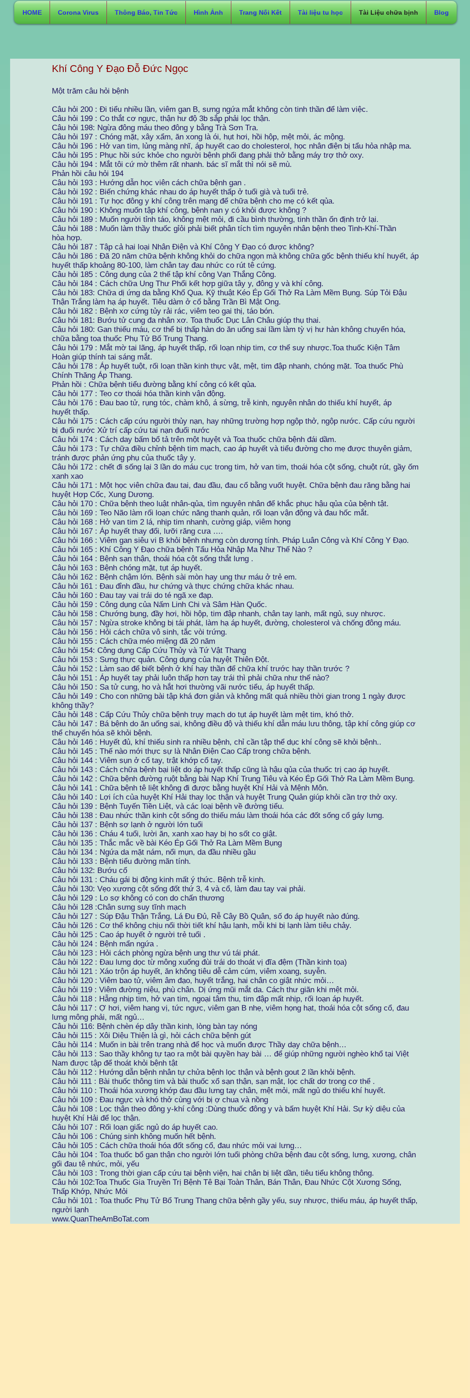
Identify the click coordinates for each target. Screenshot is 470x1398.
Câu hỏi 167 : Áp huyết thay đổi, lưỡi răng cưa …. (137, 531)
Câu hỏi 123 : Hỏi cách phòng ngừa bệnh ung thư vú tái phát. (156, 953)
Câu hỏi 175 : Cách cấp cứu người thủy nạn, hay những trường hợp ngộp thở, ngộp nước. (206, 421)
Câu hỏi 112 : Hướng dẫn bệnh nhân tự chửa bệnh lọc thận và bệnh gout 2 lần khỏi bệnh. (204, 1072)
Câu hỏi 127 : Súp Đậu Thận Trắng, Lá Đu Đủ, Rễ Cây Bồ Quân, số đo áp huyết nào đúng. (206, 916)
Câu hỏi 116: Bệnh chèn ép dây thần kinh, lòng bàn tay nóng (154, 1026)
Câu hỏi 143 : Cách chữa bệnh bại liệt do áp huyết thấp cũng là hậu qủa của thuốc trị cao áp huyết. (221, 769)
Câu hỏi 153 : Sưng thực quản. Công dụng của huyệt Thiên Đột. (160, 659)
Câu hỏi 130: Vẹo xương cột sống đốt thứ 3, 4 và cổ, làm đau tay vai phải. (179, 888)
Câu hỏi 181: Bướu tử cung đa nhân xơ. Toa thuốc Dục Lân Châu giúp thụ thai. (186, 320)
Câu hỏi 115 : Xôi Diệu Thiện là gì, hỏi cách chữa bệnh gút (151, 1035)
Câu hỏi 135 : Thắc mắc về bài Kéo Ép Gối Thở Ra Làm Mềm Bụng (167, 843)
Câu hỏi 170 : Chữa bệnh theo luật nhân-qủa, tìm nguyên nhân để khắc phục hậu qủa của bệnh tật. (220, 503)
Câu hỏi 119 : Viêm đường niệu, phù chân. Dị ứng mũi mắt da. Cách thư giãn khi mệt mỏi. (205, 989)
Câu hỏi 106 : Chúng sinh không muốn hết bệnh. (134, 1136)
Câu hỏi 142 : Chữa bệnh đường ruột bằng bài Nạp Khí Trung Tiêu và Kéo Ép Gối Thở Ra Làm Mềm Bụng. (233, 778)
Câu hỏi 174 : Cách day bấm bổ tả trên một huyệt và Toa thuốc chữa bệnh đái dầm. (194, 439)
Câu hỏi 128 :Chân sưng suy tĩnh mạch (119, 907)
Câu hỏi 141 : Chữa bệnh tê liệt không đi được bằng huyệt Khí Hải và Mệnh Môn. (190, 788)
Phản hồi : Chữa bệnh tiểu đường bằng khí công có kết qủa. (154, 384)
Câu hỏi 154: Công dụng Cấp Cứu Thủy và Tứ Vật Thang (149, 650)
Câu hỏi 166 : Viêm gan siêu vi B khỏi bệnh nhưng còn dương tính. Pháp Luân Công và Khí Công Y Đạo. (230, 540)
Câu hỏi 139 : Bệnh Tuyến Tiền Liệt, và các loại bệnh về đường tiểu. (168, 806)
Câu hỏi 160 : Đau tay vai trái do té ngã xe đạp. (132, 595)
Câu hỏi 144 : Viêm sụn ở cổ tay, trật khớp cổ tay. (137, 760)
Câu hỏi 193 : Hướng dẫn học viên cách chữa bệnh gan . (149, 182)
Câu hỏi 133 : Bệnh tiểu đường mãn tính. (121, 861)
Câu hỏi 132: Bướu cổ (89, 870)
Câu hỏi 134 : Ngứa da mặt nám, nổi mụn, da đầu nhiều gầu (154, 852)
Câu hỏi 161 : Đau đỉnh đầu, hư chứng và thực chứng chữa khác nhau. (173, 586)
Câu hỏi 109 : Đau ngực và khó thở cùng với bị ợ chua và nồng (160, 1099)
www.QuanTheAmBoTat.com (100, 1219)
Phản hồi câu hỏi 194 (87, 173)
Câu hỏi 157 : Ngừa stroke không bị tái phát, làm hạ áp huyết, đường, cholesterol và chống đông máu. (226, 623)
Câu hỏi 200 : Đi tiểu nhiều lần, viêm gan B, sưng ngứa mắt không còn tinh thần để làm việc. (210, 109)
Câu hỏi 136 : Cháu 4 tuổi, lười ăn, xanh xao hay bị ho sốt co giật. (164, 833)
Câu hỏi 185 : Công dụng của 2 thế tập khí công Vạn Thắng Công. (164, 274)
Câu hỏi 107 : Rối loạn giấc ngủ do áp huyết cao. (135, 1127)
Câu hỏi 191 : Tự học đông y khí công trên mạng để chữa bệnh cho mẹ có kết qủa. (193, 201)
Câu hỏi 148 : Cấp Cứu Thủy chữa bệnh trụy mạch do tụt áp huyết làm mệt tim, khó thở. (203, 714)
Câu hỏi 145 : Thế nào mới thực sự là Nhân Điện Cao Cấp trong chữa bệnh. (181, 751)
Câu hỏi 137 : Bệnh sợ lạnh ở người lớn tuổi (127, 824)
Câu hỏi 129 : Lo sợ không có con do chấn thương (138, 898)
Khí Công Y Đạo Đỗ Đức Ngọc (120, 68)
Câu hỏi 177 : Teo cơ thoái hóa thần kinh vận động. (139, 393)
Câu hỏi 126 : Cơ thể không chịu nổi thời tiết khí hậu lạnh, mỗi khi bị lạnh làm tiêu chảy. (202, 925)
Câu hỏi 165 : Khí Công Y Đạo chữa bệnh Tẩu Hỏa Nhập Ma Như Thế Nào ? (182, 549)
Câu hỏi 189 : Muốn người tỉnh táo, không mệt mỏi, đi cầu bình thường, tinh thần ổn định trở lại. (215, 219)
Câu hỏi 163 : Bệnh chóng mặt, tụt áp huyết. (127, 568)
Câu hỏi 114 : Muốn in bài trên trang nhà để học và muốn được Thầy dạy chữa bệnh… (199, 1044)
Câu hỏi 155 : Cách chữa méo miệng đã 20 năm (133, 641)
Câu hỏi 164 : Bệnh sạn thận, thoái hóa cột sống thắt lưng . (152, 558)
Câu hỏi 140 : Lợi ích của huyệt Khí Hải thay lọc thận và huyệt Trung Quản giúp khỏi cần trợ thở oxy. (224, 797)
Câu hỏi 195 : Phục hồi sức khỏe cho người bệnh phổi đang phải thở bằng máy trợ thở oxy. (208, 155)
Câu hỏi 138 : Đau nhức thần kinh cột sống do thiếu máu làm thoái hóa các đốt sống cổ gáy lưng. (218, 815)
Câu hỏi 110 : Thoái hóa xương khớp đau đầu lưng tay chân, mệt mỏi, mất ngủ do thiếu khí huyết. (219, 1090)
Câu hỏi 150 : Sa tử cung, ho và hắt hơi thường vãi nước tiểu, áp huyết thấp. (183, 687)
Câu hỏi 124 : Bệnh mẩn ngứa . (105, 943)
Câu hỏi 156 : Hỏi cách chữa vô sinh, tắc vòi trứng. (139, 632)
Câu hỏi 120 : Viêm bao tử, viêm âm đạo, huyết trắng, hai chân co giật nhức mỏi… (193, 980)
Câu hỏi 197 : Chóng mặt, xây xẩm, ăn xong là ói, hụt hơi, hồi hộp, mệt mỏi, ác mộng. (198, 137)
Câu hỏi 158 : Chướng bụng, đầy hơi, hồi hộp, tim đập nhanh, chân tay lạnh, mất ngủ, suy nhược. (219, 613)
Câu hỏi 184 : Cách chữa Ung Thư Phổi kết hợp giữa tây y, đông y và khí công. (188, 283)
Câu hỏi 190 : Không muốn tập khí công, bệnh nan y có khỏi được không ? (179, 210)
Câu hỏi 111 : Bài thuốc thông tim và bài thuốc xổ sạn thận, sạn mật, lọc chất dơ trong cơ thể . (213, 1081)
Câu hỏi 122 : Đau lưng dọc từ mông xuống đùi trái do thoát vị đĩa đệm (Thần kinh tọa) (199, 962)
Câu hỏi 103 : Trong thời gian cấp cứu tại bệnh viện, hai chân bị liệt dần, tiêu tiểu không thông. (213, 1173)
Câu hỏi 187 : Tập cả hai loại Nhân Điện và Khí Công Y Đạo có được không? (183, 247)
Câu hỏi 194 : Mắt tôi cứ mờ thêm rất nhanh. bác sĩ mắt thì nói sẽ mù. (172, 164)
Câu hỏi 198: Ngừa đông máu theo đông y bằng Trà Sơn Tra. (155, 127)
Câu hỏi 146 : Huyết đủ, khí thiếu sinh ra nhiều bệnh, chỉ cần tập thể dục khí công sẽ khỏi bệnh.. (216, 742)
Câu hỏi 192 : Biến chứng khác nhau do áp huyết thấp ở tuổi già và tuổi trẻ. (180, 192)
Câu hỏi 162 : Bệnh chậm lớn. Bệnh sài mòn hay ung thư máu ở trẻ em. (174, 577)
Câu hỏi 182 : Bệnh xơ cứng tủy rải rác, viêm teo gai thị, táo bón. (163, 311)
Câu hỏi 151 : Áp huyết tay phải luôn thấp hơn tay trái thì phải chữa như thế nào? (190, 678)
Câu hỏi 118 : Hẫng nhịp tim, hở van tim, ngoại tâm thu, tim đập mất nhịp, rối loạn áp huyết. (208, 999)
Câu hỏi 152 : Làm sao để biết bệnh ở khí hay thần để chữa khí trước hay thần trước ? (200, 668)
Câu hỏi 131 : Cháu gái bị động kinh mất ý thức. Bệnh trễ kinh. (158, 879)
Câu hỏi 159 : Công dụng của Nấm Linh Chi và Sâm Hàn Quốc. (159, 604)
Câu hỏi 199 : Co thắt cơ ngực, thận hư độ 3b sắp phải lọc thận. (161, 118)
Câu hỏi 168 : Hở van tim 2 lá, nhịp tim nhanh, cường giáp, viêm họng (171, 522)
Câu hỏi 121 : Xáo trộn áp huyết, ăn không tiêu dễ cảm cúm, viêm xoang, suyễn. (189, 971)
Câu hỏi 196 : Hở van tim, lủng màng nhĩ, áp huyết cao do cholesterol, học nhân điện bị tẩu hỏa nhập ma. (232, 146)
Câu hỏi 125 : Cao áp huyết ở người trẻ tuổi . (129, 934)
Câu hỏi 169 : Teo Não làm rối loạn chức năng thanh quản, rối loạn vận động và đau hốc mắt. (210, 512)
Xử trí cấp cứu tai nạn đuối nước (153, 430)
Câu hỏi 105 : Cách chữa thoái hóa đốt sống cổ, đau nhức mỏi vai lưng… (177, 1145)
